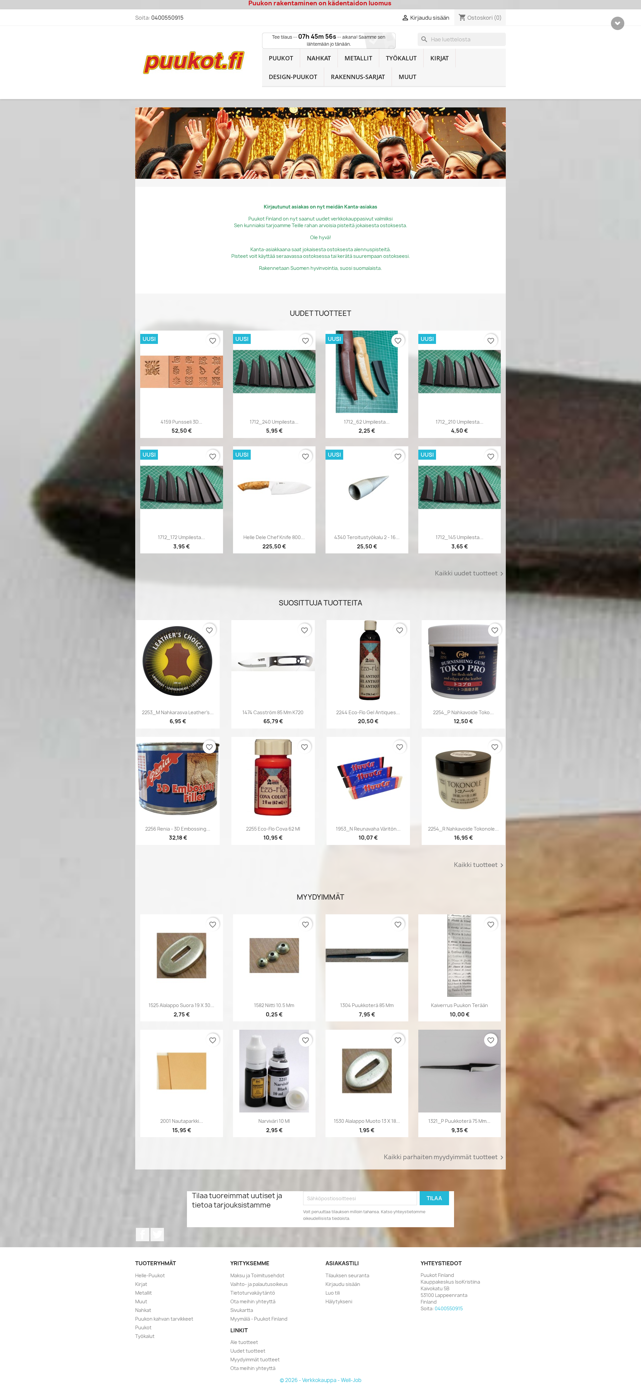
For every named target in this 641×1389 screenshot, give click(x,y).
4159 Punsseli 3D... (181, 422)
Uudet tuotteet (247, 1351)
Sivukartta (241, 1310)
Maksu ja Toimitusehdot (257, 1275)
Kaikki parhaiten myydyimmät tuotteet (445, 1157)
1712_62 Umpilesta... (367, 422)
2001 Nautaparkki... (181, 1121)
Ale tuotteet (244, 1342)
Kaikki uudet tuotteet (470, 574)
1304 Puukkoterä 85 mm (367, 1005)
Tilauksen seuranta (347, 1275)
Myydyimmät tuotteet (255, 1359)
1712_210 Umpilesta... (459, 422)
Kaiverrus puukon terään (459, 1005)
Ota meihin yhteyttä (252, 1301)
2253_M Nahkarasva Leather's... (178, 712)
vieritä (617, 23)
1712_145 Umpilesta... (459, 537)
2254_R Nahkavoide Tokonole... (463, 829)
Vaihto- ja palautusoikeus (259, 1284)
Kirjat (439, 58)
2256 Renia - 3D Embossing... (177, 829)
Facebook (142, 1234)
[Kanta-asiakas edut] (320, 143)
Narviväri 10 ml (274, 1121)
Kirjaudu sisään (343, 1284)
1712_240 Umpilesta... (274, 422)
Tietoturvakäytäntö (252, 1293)
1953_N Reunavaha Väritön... (368, 829)
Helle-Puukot (150, 1275)
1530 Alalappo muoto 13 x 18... (367, 1121)
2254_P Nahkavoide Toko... (463, 712)
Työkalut (401, 58)
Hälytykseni (339, 1301)
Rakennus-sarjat (358, 77)
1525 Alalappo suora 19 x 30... (181, 1005)
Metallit (358, 58)
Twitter (157, 1234)
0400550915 (167, 17)
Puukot (281, 58)
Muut (407, 77)
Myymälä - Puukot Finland (258, 1319)
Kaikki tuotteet (480, 865)
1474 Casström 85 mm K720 (272, 712)
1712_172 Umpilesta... (181, 537)
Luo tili (333, 1293)
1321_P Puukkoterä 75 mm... (459, 1121)
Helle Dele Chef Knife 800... (274, 537)
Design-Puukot (293, 77)
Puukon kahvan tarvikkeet (164, 1319)
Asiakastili (342, 1263)
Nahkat (319, 58)
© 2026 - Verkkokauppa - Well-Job (321, 1380)
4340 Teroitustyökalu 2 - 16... (367, 537)
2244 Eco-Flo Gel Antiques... (368, 712)
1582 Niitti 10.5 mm (274, 1005)
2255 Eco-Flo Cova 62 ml (273, 829)
